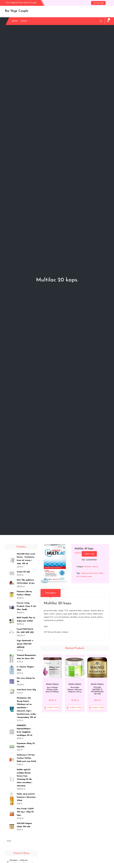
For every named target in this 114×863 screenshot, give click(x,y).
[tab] (51, 593)
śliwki (101, 573)
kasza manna (93, 573)
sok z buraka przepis (84, 576)
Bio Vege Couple (16, 11)
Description (51, 593)
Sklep (24, 21)
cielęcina (84, 573)
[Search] (101, 21)
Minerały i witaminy (91, 566)
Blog (15, 21)
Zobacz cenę (89, 553)
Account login (98, 3)
